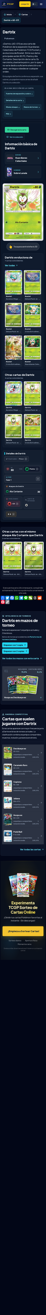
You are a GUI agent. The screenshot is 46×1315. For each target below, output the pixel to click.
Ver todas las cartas (30, 849)
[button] (34, 4)
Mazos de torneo (32, 107)
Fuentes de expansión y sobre (19, 94)
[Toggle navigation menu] (41, 4)
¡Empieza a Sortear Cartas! (23, 931)
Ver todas (10, 265)
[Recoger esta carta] (17, 130)
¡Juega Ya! (25, 4)
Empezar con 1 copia (13, 645)
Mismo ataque (12, 107)
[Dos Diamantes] (11, 514)
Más (8, 114)
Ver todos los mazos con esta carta (20, 658)
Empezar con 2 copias (14, 651)
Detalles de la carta (15, 100)
